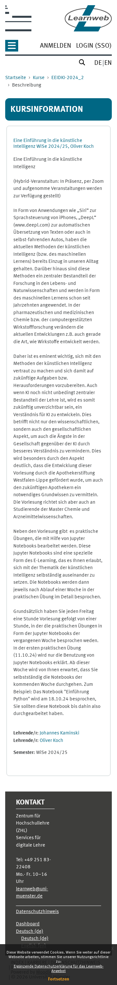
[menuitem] (55, 46)
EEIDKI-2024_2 (67, 78)
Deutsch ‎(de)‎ (29, 931)
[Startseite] (88, 18)
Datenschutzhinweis (37, 911)
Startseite (15, 78)
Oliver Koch (51, 740)
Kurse (39, 78)
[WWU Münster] (18, 18)
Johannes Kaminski (59, 733)
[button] (11, 47)
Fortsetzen (58, 979)
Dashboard (28, 924)
